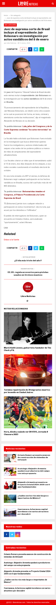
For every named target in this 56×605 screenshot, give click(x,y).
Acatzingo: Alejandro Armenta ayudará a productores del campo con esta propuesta (34, 471)
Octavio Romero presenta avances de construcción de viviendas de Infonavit (34, 457)
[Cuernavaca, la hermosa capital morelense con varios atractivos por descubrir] (10, 512)
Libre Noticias (11, 43)
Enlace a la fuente (11, 239)
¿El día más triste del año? (28, 260)
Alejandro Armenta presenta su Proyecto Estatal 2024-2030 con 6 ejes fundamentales (34, 484)
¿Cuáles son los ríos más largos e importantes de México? (33, 497)
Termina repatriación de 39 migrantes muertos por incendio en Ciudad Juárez (27, 391)
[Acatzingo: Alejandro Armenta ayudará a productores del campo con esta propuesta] (10, 472)
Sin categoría (10, 25)
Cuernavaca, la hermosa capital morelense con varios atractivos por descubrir (33, 511)
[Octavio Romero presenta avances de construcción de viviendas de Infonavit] (10, 458)
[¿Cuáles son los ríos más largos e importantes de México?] (10, 499)
